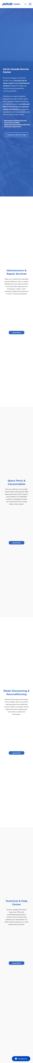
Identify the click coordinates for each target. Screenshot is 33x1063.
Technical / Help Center (12, 126)
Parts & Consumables (12, 122)
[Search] (25, 4)
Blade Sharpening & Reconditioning (17, 124)
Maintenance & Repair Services (15, 120)
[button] (16, 134)
